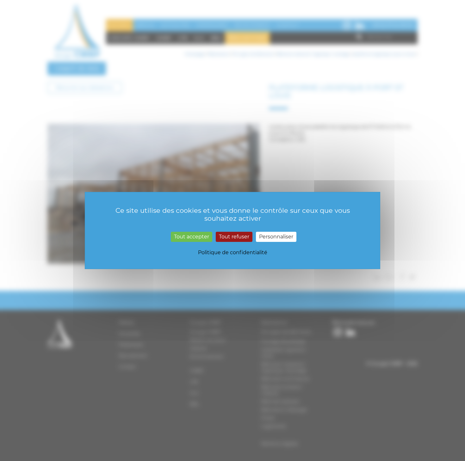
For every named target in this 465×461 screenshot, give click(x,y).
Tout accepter (191, 237)
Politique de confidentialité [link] (232, 252)
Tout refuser (234, 237)
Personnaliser (276, 237)
